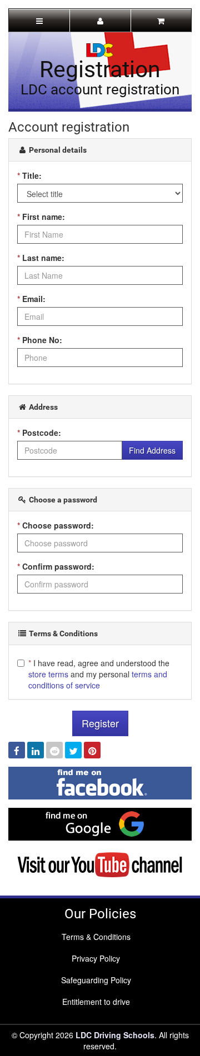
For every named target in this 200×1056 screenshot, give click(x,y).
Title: (29, 175)
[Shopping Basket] (161, 20)
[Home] (100, 48)
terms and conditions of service (97, 679)
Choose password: (55, 525)
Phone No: (39, 339)
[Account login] (100, 20)
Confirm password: (55, 566)
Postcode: (39, 432)
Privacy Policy (96, 958)
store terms (48, 674)
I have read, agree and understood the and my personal (98, 674)
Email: (31, 298)
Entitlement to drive (96, 1001)
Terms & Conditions (96, 936)
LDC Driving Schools (115, 1034)
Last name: (40, 257)
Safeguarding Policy (96, 979)
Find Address (152, 450)
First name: (41, 216)
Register (100, 723)
